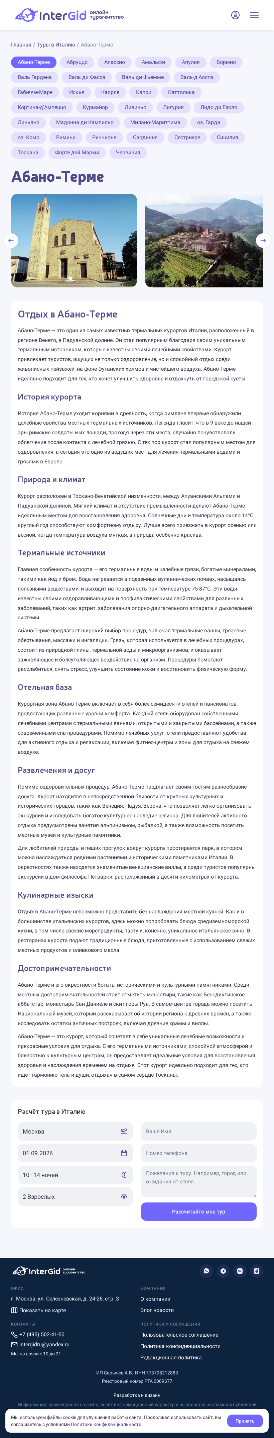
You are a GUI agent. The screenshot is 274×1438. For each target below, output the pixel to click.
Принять (245, 1421)
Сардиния (145, 137)
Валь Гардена (35, 77)
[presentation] (11, 240)
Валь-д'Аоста (196, 77)
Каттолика (181, 92)
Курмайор (95, 107)
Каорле (110, 92)
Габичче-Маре (35, 92)
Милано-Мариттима (155, 122)
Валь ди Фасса (86, 77)
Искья (77, 92)
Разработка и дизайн (137, 1395)
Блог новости (157, 1310)
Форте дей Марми (77, 152)
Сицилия (227, 137)
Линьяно (28, 122)
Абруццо (77, 62)
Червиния (128, 152)
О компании (155, 1299)
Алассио (114, 62)
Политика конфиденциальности (180, 1346)
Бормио (226, 62)
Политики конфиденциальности (106, 1424)
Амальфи (153, 62)
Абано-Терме (34, 62)
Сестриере (187, 137)
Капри (143, 92)
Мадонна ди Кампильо (85, 122)
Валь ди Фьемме (143, 77)
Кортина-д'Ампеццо (42, 107)
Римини (66, 137)
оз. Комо (28, 137)
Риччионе (104, 137)
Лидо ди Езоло (218, 107)
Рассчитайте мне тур (198, 1211)
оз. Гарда (208, 122)
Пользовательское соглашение (179, 1335)
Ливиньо (135, 107)
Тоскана (28, 152)
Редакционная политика (171, 1357)
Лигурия (173, 107)
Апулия (191, 62)
